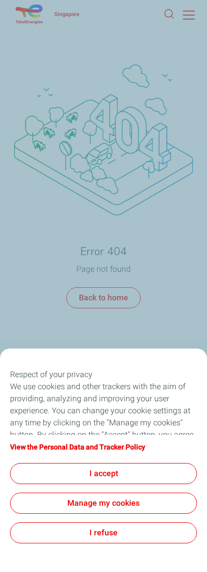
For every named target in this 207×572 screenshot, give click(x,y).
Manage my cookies (103, 503)
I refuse (103, 532)
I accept (103, 473)
